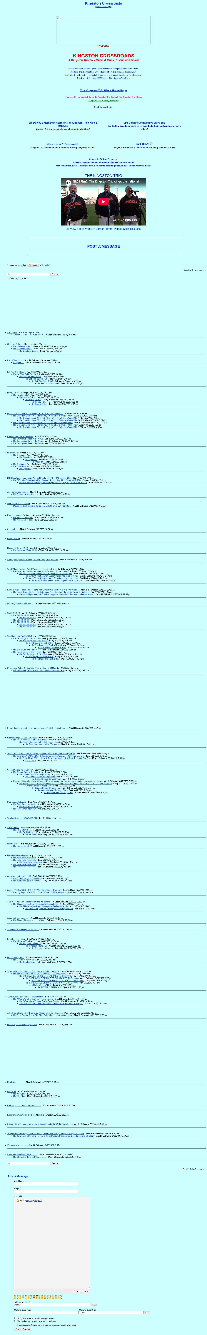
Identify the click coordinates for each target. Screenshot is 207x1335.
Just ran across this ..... (17, 492)
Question (11, 453)
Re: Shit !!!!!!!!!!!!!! (21, 615)
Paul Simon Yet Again (16, 802)
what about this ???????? (18, 503)
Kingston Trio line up (16, 939)
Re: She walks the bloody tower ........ (30, 1157)
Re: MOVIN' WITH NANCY (49, 987)
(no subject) (30, 760)
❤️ (34, 1298)
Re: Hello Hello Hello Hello (24, 858)
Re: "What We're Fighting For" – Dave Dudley (33, 999)
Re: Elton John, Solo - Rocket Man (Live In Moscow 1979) (38, 670)
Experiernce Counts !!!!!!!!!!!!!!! (20, 1115)
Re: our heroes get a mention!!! (27, 878)
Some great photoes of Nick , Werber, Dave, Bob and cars (32, 560)
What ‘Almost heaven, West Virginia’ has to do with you (31, 569)
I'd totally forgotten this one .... (20, 604)
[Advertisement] (98, 304)
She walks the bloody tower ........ (22, 1155)
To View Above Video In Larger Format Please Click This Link (104, 228)
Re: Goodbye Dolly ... (22, 346)
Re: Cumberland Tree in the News (28, 439)
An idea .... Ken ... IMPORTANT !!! (28, 335)
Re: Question (19, 455)
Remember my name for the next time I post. (37, 1321)
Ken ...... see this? (15, 515)
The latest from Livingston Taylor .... (23, 930)
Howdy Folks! (13, 393)
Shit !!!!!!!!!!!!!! (13, 613)
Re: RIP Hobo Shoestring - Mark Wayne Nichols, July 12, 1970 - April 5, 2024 (47, 480)
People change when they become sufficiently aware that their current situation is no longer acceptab (57, 781)
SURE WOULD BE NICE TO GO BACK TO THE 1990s (31, 971)
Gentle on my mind (15, 957)
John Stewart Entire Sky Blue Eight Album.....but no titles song (35, 1013)
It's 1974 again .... (15, 360)
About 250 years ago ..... (18, 918)
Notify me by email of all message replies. (35, 1318)
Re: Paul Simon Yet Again (24, 804)
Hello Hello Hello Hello (17, 855)
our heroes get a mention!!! (19, 876)
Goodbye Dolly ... (15, 344)
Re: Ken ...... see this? (23, 517)
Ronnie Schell (13, 844)
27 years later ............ (17, 1145)
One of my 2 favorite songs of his (22, 1024)
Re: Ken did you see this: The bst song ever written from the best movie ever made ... (51, 592)
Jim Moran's (144, 122)
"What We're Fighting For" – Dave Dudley (25, 997)
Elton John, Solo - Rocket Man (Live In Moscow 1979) (31, 668)
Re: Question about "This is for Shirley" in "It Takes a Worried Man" (43, 416)
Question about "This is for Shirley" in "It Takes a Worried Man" (35, 413)
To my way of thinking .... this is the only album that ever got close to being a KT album (45, 1134)
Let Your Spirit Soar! (16, 372)
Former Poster (13, 538)
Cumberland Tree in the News (20, 436)
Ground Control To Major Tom (20, 770)
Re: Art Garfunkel (20, 830)
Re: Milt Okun (19, 1094)
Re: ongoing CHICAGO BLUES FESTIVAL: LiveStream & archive (42, 892)
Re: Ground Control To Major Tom (28, 772)
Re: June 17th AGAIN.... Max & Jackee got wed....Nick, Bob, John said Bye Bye (48, 756)
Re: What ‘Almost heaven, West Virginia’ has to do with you (39, 571)
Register (38, 1200)
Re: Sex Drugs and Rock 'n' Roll (27, 638)
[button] (74, 1292)
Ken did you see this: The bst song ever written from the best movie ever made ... (43, 590)
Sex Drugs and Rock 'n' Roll (19, 636)
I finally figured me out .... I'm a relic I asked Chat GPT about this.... (37, 728)
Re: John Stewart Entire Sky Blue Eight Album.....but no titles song (42, 1015)
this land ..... (12, 529)
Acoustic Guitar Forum (102, 159)
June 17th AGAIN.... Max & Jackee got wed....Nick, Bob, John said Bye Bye (41, 754)
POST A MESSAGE (103, 246)
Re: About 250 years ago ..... (26, 920)
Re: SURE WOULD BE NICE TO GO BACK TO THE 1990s (39, 974)
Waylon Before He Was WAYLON (22, 818)
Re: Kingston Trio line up (24, 941)
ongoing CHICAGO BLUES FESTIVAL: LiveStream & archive (34, 890)
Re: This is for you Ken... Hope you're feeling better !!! (37, 904)
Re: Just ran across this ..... (25, 494)
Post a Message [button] (103, 6)
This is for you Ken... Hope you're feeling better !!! (29, 902)
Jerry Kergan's (62, 144)
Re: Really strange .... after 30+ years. (30, 740)
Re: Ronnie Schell (21, 846)
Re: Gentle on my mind (23, 960)
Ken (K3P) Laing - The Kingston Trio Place (111, 78)
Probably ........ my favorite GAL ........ (24, 1105)
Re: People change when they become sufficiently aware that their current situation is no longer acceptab (65, 783)
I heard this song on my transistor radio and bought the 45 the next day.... (39, 1124)
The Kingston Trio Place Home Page (103, 90)
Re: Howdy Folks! (21, 395)
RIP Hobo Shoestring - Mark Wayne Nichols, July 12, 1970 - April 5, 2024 (39, 478)
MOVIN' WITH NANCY (41, 985)
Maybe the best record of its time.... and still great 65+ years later (42, 506)
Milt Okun (11, 1091)
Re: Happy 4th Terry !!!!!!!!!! (25, 550)
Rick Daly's (143, 144)
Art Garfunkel (13, 827)
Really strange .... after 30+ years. (22, 737)
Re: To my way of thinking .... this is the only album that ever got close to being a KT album (53, 1136)
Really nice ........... (15, 1082)
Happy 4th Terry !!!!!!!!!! (17, 548)
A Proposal (12, 332)
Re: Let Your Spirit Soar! (24, 374)
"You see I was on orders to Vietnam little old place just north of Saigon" (51, 1003)
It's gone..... (18, 363)
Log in (35, 265)
